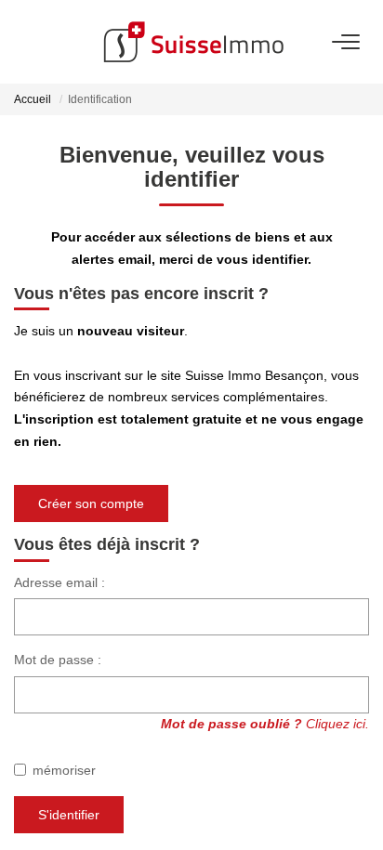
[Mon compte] (25, 41)
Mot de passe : (57, 659)
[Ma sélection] (47, 41)
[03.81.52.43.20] (358, 808)
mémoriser (64, 770)
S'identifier (68, 814)
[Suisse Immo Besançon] (193, 41)
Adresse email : (59, 582)
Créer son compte (91, 503)
